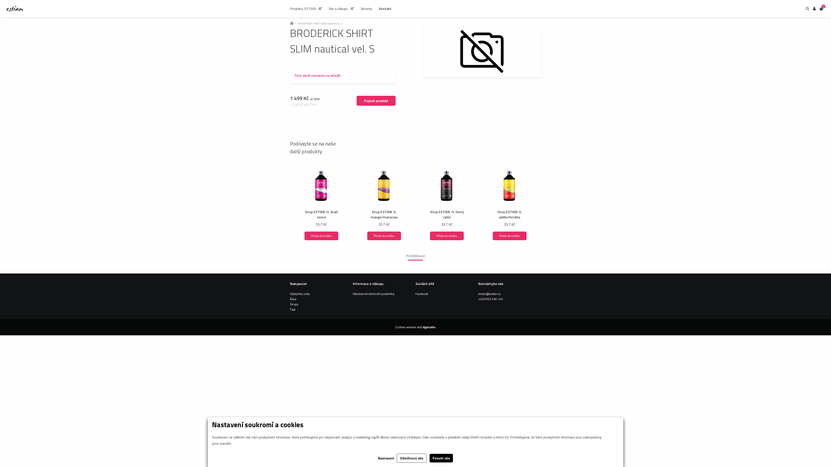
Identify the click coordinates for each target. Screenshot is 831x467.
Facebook (422, 293)
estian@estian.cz (489, 293)
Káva (293, 299)
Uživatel (814, 8)
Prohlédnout (415, 255)
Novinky (366, 8)
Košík (821, 8)
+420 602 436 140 (490, 299)
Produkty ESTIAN (303, 8)
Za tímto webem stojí (415, 327)
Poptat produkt (376, 100)
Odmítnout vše (411, 458)
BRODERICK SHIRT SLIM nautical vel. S (320, 24)
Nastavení (386, 458)
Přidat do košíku (321, 236)
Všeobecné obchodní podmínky (373, 293)
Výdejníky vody (300, 293)
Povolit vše (441, 458)
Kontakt (385, 8)
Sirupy (294, 304)
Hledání (807, 8)
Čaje (293, 309)
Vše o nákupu (338, 8)
